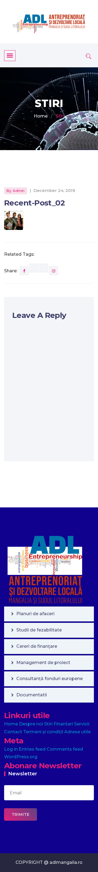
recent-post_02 (34, 202)
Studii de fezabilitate (39, 630)
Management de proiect (43, 662)
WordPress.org (20, 756)
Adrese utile (77, 731)
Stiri (48, 723)
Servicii (81, 723)
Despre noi (31, 723)
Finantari (63, 723)
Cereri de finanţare (36, 646)
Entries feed (32, 749)
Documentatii (31, 694)
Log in (11, 749)
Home (41, 116)
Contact (13, 731)
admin (18, 190)
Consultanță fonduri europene (49, 678)
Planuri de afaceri (35, 613)
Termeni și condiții (43, 731)
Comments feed (65, 749)
